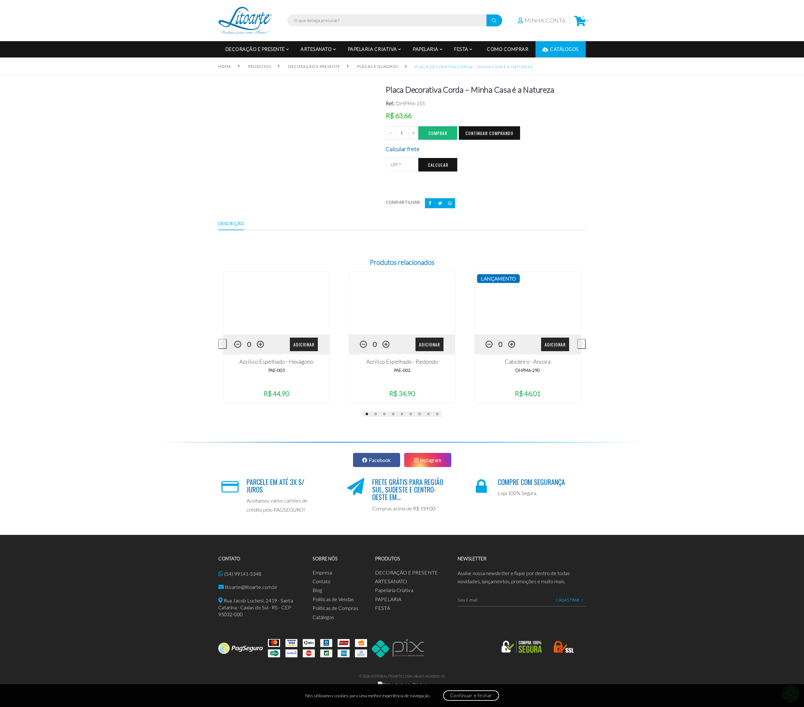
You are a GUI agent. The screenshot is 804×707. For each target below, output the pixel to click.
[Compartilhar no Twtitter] (440, 203)
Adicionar (303, 344)
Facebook (380, 460)
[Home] (245, 20)
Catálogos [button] (564, 49)
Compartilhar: (403, 202)
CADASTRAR (568, 600)
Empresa (322, 572)
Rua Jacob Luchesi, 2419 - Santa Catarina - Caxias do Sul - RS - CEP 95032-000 (255, 607)
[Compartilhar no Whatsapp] (450, 203)
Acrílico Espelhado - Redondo (402, 361)
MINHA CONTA (545, 20)
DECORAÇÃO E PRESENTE (255, 49)
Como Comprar (507, 49)
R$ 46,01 (528, 393)
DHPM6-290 (527, 370)
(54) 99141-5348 (242, 574)
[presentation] (222, 344)
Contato (321, 581)
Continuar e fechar (471, 695)
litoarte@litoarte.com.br (251, 587)
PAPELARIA (425, 49)
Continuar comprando (489, 133)
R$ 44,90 (276, 393)
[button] (580, 20)
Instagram (430, 460)
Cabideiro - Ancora (528, 361)
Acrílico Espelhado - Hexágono (276, 361)
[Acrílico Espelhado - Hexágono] (276, 303)
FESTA (461, 49)
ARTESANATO (316, 49)
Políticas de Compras (335, 608)
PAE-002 (402, 370)
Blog (317, 590)
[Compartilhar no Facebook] (430, 203)
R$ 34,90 (402, 393)
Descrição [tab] (231, 223)
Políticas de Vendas (333, 599)
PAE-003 (276, 370)
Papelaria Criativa (372, 49)
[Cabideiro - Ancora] (528, 303)
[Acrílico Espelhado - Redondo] (402, 303)
